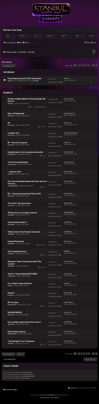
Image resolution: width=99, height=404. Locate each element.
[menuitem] (19, 42)
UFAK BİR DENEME (15, 312)
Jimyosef (11, 145)
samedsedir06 (13, 186)
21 (44, 107)
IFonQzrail (67, 331)
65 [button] (93, 66)
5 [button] (89, 66)
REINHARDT (12, 334)
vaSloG (66, 142)
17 (35, 107)
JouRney (11, 343)
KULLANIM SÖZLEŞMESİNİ (47, 395)
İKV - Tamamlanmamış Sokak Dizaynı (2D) (24, 194)
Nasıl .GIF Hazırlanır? (16, 113)
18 (37, 107)
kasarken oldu (13, 133)
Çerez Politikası (55, 398)
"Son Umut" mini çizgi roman (19, 203)
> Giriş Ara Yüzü (14, 172)
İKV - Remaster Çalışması (17, 142)
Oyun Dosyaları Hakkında (18, 162)
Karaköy (11, 293)
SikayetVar (67, 203)
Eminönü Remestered (16, 241)
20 (42, 107)
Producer (11, 125)
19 (40, 107)
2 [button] (81, 66)
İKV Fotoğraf (13, 302)
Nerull (10, 81)
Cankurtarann (68, 113)
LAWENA (67, 322)
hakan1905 (12, 305)
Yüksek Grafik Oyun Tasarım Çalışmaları (24, 232)
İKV (9, 123)
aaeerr (10, 286)
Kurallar (36, 81)
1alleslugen (12, 164)
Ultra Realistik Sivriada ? (17, 222)
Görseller (6, 62)
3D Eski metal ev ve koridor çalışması (22, 213)
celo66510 (12, 154)
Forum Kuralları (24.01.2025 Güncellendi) (24, 78)
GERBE (66, 251)
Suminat (10, 315)
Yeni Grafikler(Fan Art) (17, 251)
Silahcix (10, 103)
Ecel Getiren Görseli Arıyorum (20, 283)
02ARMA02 (68, 213)
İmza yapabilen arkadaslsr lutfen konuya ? (24, 322)
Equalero (11, 295)
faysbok (66, 123)
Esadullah (67, 172)
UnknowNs (11, 276)
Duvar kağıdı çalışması (16, 331)
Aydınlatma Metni (45, 398)
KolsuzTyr (11, 205)
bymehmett (67, 99)
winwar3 (11, 135)
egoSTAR (11, 324)
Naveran (11, 116)
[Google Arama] (93, 52)
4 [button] (86, 66)
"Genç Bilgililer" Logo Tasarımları (21, 341)
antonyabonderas (70, 133)
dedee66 (11, 215)
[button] (75, 65)
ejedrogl (67, 241)
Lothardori (67, 341)
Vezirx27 (11, 174)
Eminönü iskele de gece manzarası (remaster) (25, 152)
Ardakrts (11, 254)
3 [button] (84, 66)
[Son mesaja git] (69, 78)
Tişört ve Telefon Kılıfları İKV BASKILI (22, 274)
